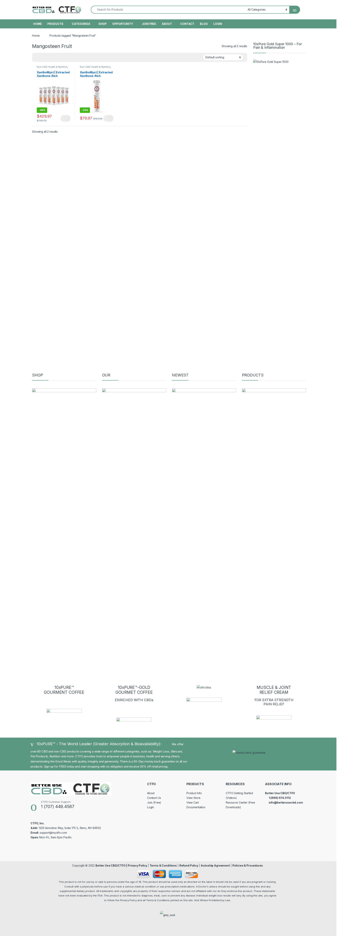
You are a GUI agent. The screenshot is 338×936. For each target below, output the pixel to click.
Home (36, 35)
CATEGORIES (81, 23)
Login (150, 807)
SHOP (103, 23)
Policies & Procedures (247, 865)
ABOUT (167, 23)
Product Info (194, 793)
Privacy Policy (137, 865)
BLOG (204, 23)
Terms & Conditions (163, 865)
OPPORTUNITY (122, 23)
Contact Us (154, 797)
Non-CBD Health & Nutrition (52, 66)
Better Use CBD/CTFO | (111, 865)
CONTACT (187, 23)
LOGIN (217, 23)
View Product (65, 118)
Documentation (195, 807)
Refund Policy (188, 865)
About (151, 793)
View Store (193, 797)
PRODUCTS (55, 23)
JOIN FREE (148, 23)
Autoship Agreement (215, 865)
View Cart (192, 802)
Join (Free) (154, 802)
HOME (37, 23)
